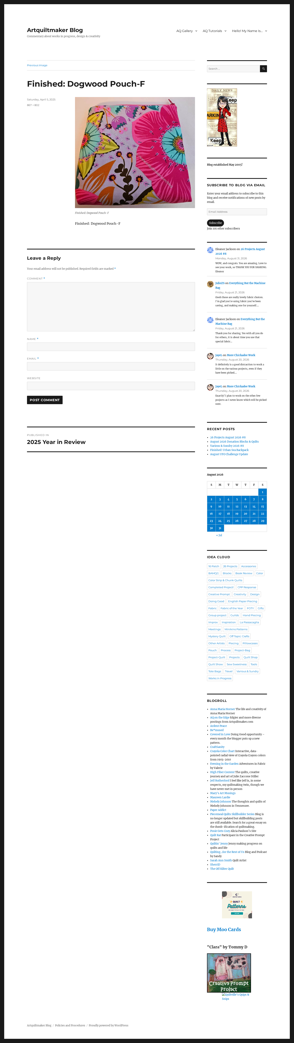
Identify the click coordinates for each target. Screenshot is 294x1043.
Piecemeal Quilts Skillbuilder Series (232, 814)
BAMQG (213, 573)
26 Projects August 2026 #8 (228, 437)
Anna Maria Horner (222, 709)
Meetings (214, 629)
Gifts (261, 608)
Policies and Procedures (70, 1025)
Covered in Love (220, 734)
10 (219, 506)
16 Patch (213, 566)
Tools (254, 664)
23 (211, 521)
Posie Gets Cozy (220, 831)
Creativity (240, 594)
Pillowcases (250, 643)
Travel (229, 671)
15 (262, 506)
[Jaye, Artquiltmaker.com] (237, 117)
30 (211, 528)
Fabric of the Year (232, 608)
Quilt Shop (251, 657)
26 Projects (230, 566)
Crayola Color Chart (222, 751)
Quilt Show (215, 664)
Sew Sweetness (237, 664)
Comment (36, 278)
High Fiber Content (222, 772)
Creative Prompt (219, 594)
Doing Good (216, 601)
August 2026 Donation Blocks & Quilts (234, 441)
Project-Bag (242, 650)
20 (245, 513)
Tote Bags (214, 671)
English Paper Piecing (242, 601)
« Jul (219, 535)
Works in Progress (219, 678)
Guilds (234, 615)
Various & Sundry (248, 671)
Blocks (227, 573)
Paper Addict (218, 810)
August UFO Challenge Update (229, 454)
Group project (217, 615)
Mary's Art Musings (223, 793)
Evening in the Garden (224, 763)
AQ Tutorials (212, 31)
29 (262, 521)
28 (254, 521)
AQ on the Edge (219, 717)
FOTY (250, 608)
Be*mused (217, 730)
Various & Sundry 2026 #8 (227, 446)
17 (220, 513)
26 (237, 521)
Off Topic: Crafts (239, 636)
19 (236, 513)
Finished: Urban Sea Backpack (229, 450)
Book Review (243, 573)
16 (211, 513)
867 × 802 (33, 105)
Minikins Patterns (236, 629)
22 (262, 513)
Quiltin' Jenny (219, 843)
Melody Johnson (220, 801)
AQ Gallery (184, 31)
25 (228, 521)
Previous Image (37, 65)
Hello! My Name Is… (247, 31)
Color (259, 573)
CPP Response (247, 587)
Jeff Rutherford (219, 780)
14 (254, 506)
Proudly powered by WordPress (108, 1025)
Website (34, 378)
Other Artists (216, 643)
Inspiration (229, 622)
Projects (234, 657)
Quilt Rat (215, 835)
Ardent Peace (218, 726)
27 (245, 521)
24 (220, 521)
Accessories (248, 566)
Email (33, 358)
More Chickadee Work (241, 355)
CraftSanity (217, 747)
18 (228, 513)
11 (228, 506)
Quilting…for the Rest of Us (227, 852)
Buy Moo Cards (224, 929)
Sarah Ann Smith (221, 860)
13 (245, 506)
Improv (213, 622)
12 (237, 506)
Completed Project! (221, 587)
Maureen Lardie (220, 797)
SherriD (215, 864)
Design (255, 594)
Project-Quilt (216, 657)
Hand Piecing (252, 615)
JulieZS (220, 283)
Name (33, 339)
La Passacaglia (249, 622)
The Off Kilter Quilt (222, 869)
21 (254, 513)
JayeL (218, 355)
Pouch (212, 650)
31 (220, 528)
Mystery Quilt (217, 636)
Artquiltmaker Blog (55, 30)
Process (226, 650)
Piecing (234, 643)
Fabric (212, 608)
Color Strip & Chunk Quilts (225, 580)
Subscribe (215, 223)
